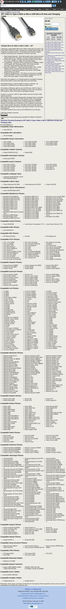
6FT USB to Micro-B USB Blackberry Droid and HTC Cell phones (55, 56)
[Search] (54, 5)
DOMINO (8, 12)
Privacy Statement (39, 598)
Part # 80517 (49, 18)
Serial (62, 9)
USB (3, 9)
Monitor (25, 9)
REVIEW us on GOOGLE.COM (33, 589)
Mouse (39, 9)
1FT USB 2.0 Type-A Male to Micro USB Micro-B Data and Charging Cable (54, 45)
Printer (47, 9)
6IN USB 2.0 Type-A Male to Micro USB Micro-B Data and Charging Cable (54, 43)
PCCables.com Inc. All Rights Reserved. (38, 596)
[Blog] (22, 1)
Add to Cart (52, 29)
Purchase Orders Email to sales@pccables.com (33, 593)
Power (54, 9)
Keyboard (32, 9)
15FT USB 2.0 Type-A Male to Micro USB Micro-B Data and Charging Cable (54, 69)
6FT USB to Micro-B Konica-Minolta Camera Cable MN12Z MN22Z (53, 64)
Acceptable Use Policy (28, 598)
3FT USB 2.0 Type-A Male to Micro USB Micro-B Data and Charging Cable (54, 48)
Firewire (10, 9)
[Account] (60, 1)
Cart (29, 2)
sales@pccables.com (37, 603)
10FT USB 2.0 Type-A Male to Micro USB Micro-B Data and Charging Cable (54, 67)
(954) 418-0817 (27, 603)
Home (2, 12)
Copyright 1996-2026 (22, 596)
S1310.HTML (16, 12)
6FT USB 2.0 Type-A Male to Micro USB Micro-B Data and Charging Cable (54, 59)
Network (18, 9)
